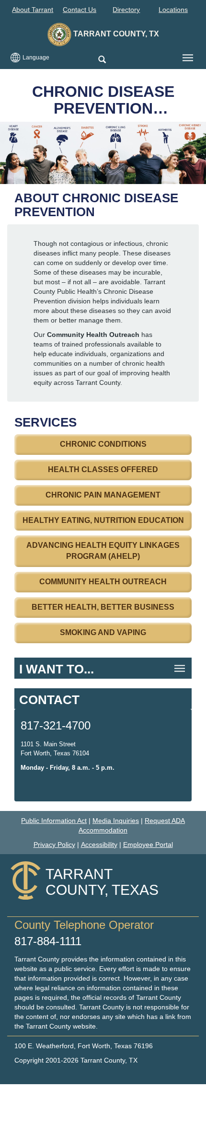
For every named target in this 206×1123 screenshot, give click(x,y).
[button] (102, 60)
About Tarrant (32, 9)
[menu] (187, 58)
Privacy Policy (54, 844)
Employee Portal (148, 844)
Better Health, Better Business (103, 607)
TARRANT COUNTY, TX (115, 34)
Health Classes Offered (103, 469)
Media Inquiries (115, 820)
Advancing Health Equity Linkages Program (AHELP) (103, 550)
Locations (173, 9)
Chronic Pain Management (103, 495)
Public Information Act (54, 820)
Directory (126, 9)
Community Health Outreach (103, 582)
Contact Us (79, 9)
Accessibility (99, 844)
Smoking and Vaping (103, 632)
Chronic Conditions (103, 444)
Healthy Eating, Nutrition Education (103, 520)
